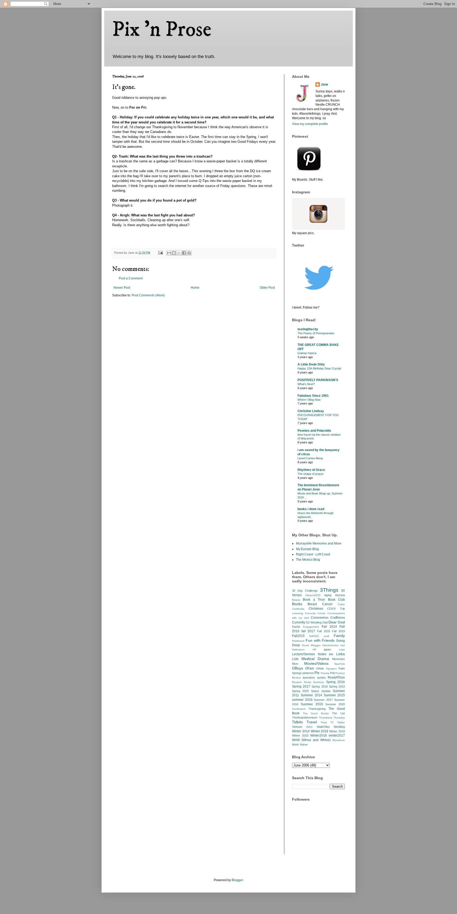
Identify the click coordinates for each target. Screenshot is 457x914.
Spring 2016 (335, 682)
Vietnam (297, 726)
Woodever (338, 740)
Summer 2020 (335, 704)
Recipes (297, 682)
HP (314, 649)
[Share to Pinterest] (189, 253)
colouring (297, 613)
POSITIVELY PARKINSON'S (318, 380)
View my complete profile (310, 124)
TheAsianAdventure (304, 717)
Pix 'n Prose (161, 29)
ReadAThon (336, 677)
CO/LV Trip (336, 608)
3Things (329, 590)
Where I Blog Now (309, 399)
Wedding (339, 726)
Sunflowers (298, 708)
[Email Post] (160, 252)
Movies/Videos (316, 663)
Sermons (318, 682)
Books (297, 604)
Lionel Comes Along (310, 458)
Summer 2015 (334, 695)
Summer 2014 (311, 695)
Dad (325, 622)
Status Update (321, 691)
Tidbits (297, 722)
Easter (296, 626)
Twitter (341, 722)
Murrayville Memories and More (318, 543)
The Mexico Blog (308, 559)
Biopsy (296, 599)
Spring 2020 (300, 691)
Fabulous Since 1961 (313, 396)
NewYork (339, 663)
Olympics (331, 668)
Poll (332, 673)
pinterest (308, 673)
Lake (342, 649)
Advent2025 (313, 595)
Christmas (316, 608)
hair (342, 645)
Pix (316, 673)
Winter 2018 (319, 731)
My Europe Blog (307, 549)
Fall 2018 (323, 631)
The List (338, 713)
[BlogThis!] (174, 253)
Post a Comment (131, 278)
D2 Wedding (314, 622)
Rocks (307, 682)
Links (340, 654)
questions (309, 677)
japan (327, 649)
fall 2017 (308, 631)
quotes (321, 677)
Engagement (311, 626)
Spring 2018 (319, 686)
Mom (295, 663)
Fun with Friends (320, 640)
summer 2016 (302, 700)
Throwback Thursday (332, 717)
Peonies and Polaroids (314, 431)
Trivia (324, 722)
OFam (309, 668)
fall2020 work (319, 636)
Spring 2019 (337, 686)
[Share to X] (179, 253)
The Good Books (316, 713)
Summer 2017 (323, 699)
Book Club (336, 599)
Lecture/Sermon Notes (309, 654)
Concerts (310, 613)
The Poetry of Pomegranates (316, 333)
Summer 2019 (312, 704)
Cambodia (298, 608)
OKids (320, 668)
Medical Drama (315, 659)
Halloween (298, 649)
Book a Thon (314, 599)
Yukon (304, 744)
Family (339, 636)
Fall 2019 (338, 631)
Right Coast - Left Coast (313, 554)
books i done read (311, 509)
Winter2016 (318, 735)
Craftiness (337, 617)
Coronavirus (319, 617)
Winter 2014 (301, 731)
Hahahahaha (330, 645)
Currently (298, 622)
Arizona (340, 595)
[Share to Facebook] (184, 253)
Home (195, 287)
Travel (312, 722)
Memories (338, 659)
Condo (321, 613)
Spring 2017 (301, 686)
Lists (295, 659)
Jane (324, 84)
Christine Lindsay (311, 411)
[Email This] (169, 253)
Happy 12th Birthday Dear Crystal (319, 368)
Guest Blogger (311, 645)
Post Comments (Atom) (148, 295)
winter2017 (337, 735)
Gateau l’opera (307, 353)
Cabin (341, 604)
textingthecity (308, 329)
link (331, 654)
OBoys (297, 668)
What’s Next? (306, 384)
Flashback (298, 640)
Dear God (336, 622)
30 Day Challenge (305, 590)
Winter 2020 (300, 735)
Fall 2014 (329, 626)
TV (332, 722)
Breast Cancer (320, 604)
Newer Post (121, 287)
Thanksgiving (317, 708)
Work (295, 744)
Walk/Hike (323, 726)
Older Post (267, 287)
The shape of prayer (311, 473)
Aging (327, 595)
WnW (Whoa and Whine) (311, 740)
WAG (309, 726)
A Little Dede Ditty (311, 364)
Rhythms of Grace (311, 470)
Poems (325, 673)
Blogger (237, 880)
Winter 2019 (337, 731)
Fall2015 (298, 636)
